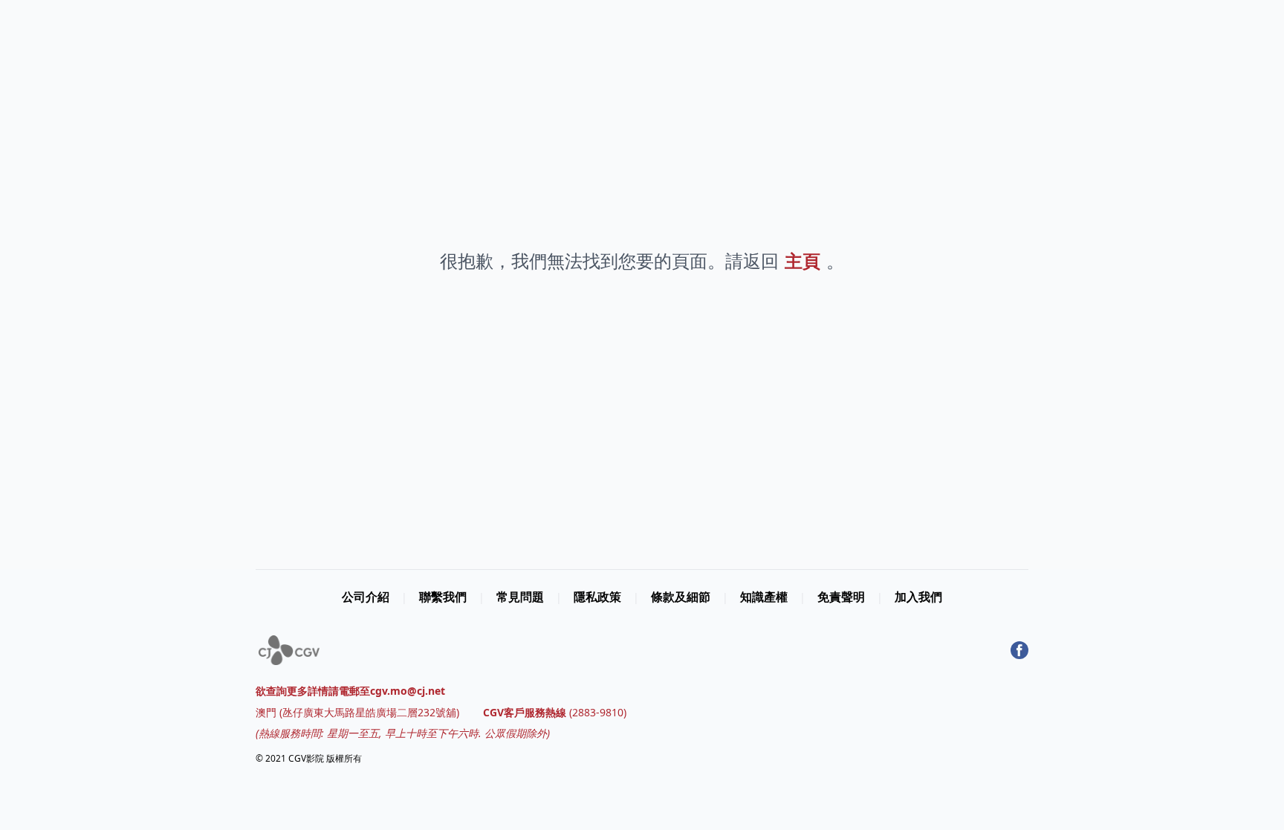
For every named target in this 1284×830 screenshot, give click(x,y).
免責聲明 (841, 597)
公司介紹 (365, 597)
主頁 (802, 260)
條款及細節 (680, 597)
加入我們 (918, 597)
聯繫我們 (443, 597)
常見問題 (520, 597)
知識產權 (764, 597)
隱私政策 (597, 597)
